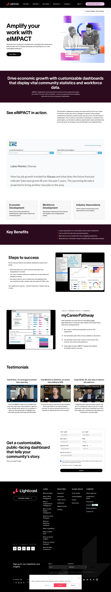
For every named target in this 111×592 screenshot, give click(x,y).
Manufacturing (61, 506)
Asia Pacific (75, 503)
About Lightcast (91, 493)
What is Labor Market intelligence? (47, 511)
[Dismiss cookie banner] (78, 578)
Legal (28, 579)
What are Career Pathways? (48, 517)
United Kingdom (77, 496)
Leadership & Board (90, 497)
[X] (90, 580)
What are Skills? (48, 493)
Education (60, 493)
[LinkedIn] (84, 580)
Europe (74, 499)
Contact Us (89, 511)
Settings (47, 585)
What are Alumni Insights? (48, 538)
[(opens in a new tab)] (13, 582)
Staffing (59, 509)
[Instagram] (97, 580)
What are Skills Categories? (47, 548)
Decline (73, 585)
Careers (88, 505)
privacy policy (78, 465)
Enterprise (60, 496)
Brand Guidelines (91, 508)
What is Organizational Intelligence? (47, 503)
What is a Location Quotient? (48, 543)
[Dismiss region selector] (107, 11)
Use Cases (45, 4)
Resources (56, 4)
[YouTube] (87, 580)
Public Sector (61, 499)
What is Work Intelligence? (47, 497)
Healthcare (60, 503)
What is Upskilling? (48, 528)
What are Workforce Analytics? (46, 523)
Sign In (79, 4)
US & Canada (76, 493)
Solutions (35, 4)
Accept (60, 585)
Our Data (26, 4)
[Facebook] (94, 580)
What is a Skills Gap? (47, 532)
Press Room (90, 501)
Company (67, 4)
